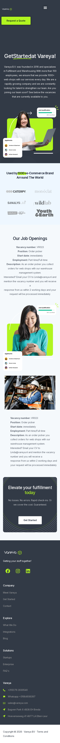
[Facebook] (7, 571)
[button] (45, 7)
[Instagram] (17, 571)
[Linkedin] (27, 571)
